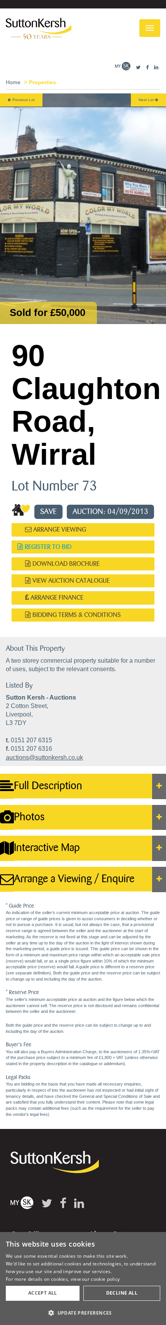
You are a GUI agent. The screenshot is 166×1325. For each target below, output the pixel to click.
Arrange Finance (56, 597)
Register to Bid (47, 547)
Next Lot (147, 100)
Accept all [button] (42, 1293)
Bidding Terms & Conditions (76, 615)
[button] (83, 1312)
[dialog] (83, 1278)
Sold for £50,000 (47, 312)
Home (13, 82)
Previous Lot (23, 100)
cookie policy (105, 1279)
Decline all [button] (121, 1293)
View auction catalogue (70, 580)
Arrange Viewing (59, 529)
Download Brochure (65, 563)
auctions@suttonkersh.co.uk (44, 757)
